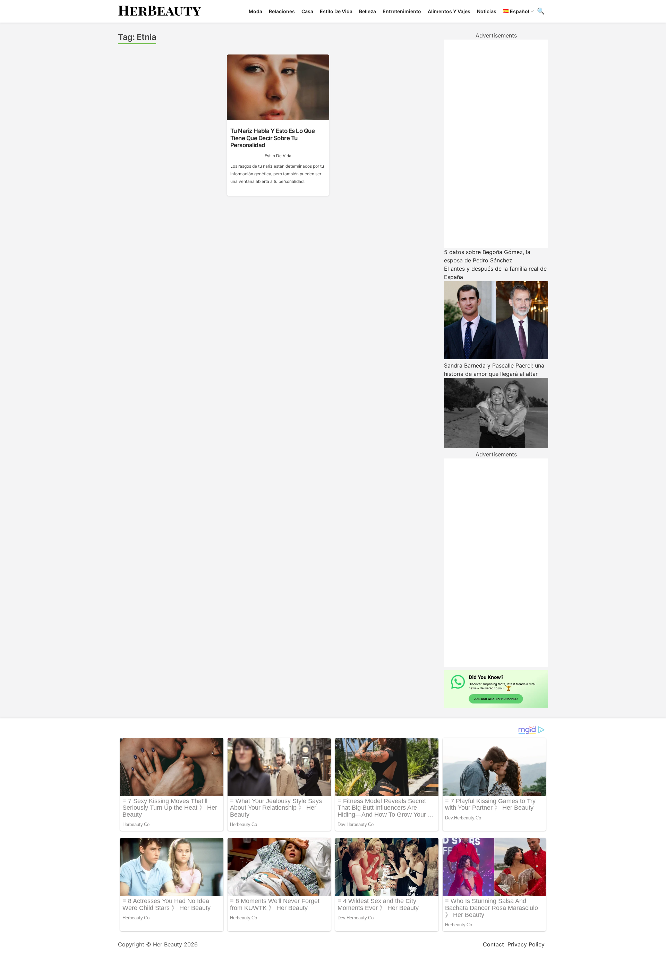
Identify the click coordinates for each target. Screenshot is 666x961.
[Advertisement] (496, 144)
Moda (255, 11)
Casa (307, 11)
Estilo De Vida (336, 11)
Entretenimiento (402, 11)
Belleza (367, 11)
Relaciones (282, 11)
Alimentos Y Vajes (449, 11)
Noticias (486, 11)
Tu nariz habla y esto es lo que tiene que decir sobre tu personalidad (272, 138)
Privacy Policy (526, 944)
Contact (493, 944)
